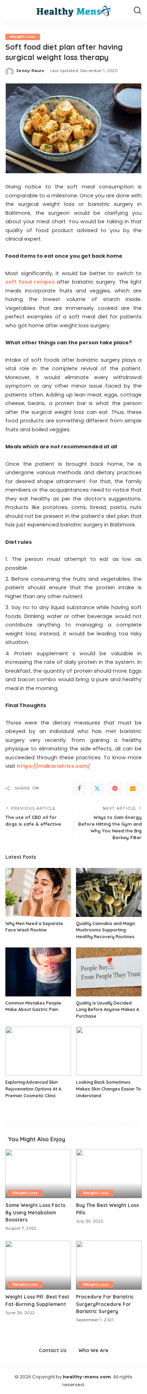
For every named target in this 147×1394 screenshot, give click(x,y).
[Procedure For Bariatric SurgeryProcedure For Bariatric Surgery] (109, 1265)
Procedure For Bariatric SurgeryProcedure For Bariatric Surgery (105, 1304)
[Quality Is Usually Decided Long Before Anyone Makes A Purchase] (109, 971)
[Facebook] (79, 788)
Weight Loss (23, 36)
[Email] (133, 788)
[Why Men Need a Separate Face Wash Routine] (38, 892)
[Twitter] (97, 788)
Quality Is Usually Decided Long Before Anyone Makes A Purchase (107, 1009)
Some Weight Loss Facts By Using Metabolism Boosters (35, 1212)
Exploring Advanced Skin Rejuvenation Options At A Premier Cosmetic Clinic (33, 1088)
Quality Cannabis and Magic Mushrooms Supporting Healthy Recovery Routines (106, 930)
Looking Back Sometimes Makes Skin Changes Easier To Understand (108, 1088)
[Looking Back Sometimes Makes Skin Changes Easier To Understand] (109, 1051)
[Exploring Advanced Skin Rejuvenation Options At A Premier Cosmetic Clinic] (38, 1051)
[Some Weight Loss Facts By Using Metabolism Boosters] (38, 1173)
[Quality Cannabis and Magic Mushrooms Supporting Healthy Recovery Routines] (109, 892)
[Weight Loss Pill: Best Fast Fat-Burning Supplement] (38, 1265)
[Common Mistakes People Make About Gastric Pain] (38, 971)
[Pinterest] (115, 788)
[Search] (137, 10)
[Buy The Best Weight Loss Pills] (109, 1173)
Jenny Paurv (30, 70)
